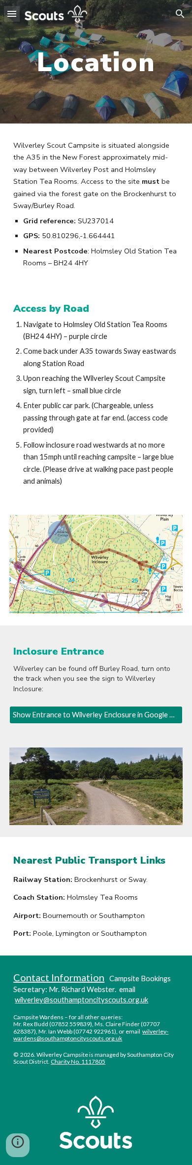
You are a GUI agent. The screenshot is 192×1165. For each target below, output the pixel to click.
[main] (96, 62)
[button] (12, 13)
